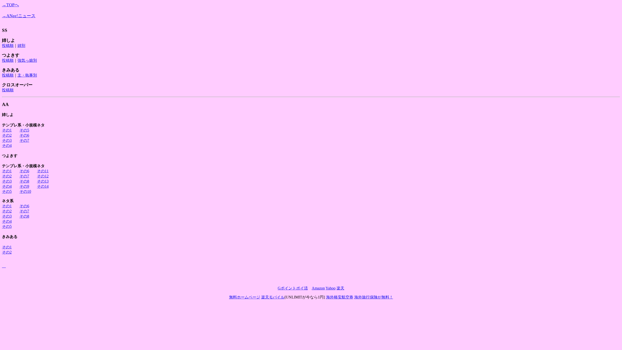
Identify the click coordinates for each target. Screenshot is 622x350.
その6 (24, 135)
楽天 (340, 288)
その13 (43, 181)
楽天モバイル (273, 297)
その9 (24, 186)
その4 (7, 145)
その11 (43, 171)
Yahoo (331, 288)
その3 (7, 140)
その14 (43, 186)
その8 (24, 181)
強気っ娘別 (27, 60)
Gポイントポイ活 (293, 288)
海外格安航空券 (339, 297)
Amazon (318, 288)
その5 (24, 130)
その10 (25, 191)
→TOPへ (10, 4)
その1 (7, 130)
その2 (7, 135)
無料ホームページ (244, 297)
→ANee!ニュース (18, 15)
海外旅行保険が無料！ (373, 297)
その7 (24, 140)
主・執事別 (27, 75)
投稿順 (8, 46)
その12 (43, 176)
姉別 (21, 46)
